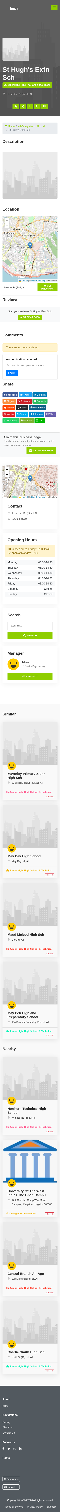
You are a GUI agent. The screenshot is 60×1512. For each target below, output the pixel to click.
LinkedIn (41, 394)
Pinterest (25, 401)
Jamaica (11, 1479)
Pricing (6, 1422)
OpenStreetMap (38, 280)
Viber (52, 414)
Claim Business (43, 450)
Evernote (41, 401)
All (37, 126)
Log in (12, 373)
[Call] (37, 106)
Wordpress (38, 407)
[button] (54, 7)
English (11, 1487)
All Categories (25, 126)
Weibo (10, 414)
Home (11, 126)
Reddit (10, 407)
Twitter (26, 394)
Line (40, 420)
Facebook (11, 394)
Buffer (23, 407)
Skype (22, 414)
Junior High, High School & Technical (29, 85)
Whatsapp (11, 420)
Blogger (10, 401)
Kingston (27, 1204)
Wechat (28, 420)
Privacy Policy (35, 1506)
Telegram (37, 414)
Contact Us (8, 1432)
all (43, 126)
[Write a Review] (15, 106)
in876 (14, 9)
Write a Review (31, 317)
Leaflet (24, 280)
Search (31, 635)
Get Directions (47, 287)
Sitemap (51, 1506)
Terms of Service (13, 1506)
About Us (7, 1427)
